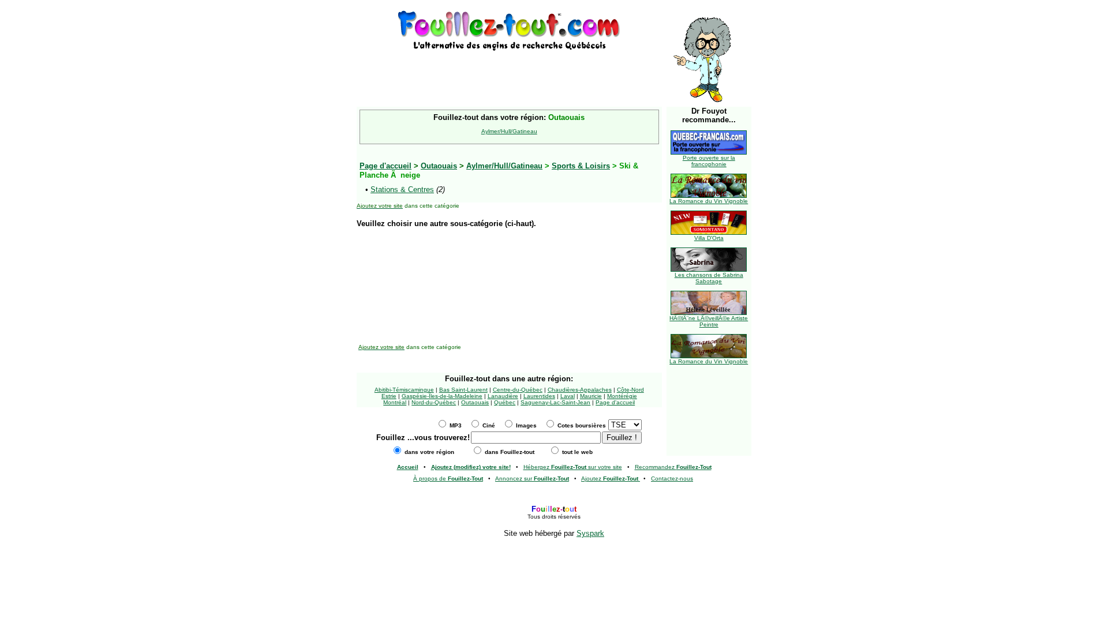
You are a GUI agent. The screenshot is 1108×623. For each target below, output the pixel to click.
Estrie (388, 396)
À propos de (448, 478)
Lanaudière (503, 396)
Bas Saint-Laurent (463, 389)
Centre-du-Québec (517, 389)
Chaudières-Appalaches (580, 389)
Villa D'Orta (709, 238)
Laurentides (539, 396)
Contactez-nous (672, 478)
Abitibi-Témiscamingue (404, 389)
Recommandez (673, 467)
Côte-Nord (630, 389)
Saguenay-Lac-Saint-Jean (555, 402)
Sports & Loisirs (581, 166)
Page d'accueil (615, 402)
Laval (567, 396)
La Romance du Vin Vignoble (708, 201)
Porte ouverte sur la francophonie (709, 161)
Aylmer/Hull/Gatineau (509, 131)
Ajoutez (609, 478)
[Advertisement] (509, 70)
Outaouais (439, 166)
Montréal (394, 402)
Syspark (590, 533)
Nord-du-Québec (433, 402)
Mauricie (591, 396)
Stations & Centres (402, 189)
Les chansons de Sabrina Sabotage (709, 278)
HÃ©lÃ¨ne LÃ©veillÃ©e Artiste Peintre (708, 321)
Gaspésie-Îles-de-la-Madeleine (442, 396)
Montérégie (622, 396)
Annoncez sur (532, 478)
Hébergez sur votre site (572, 467)
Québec (504, 402)
